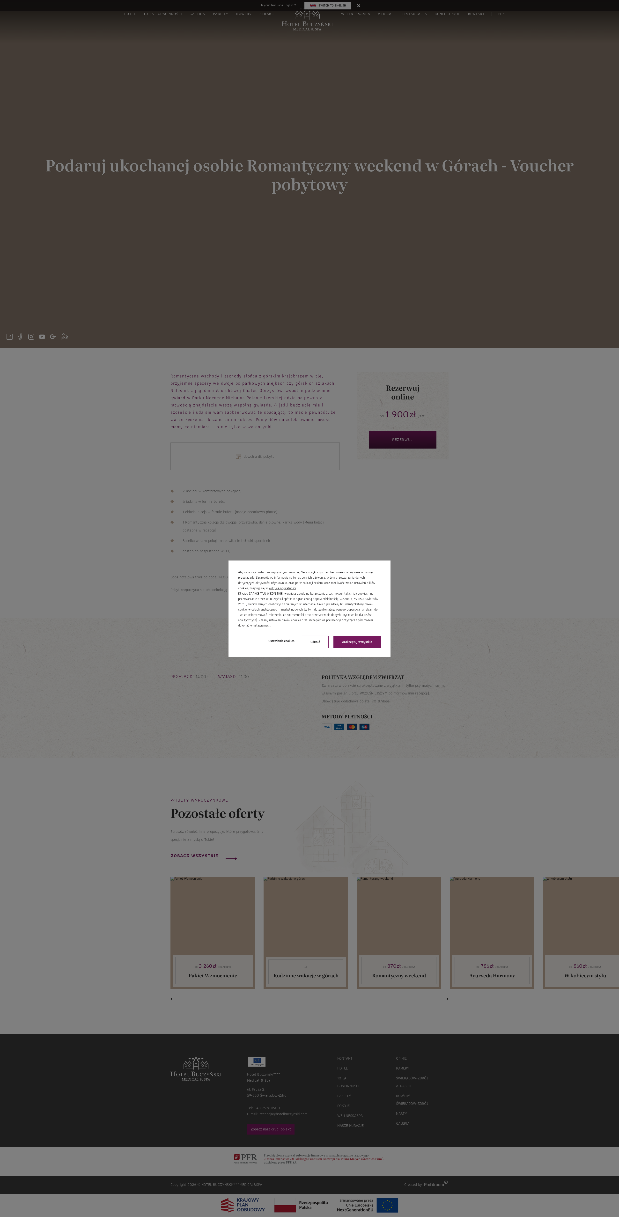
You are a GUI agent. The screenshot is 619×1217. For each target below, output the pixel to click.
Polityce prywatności (282, 588)
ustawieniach (261, 625)
